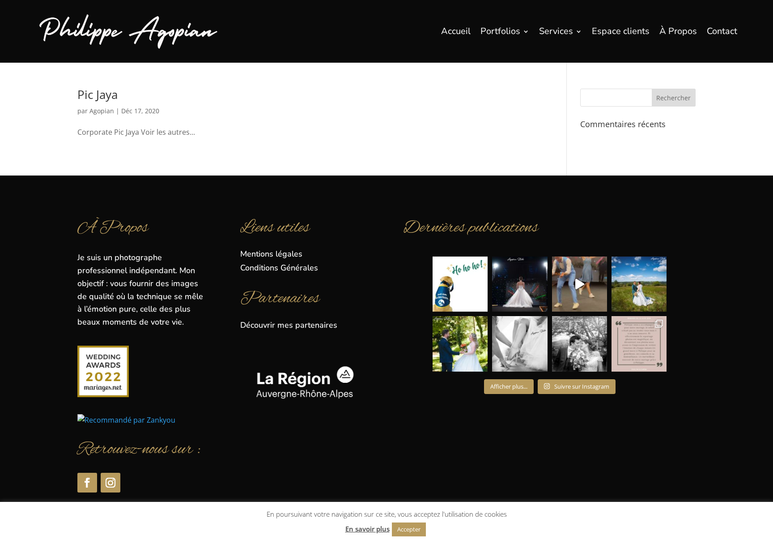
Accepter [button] (408, 529)
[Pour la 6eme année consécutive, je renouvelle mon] (460, 284)
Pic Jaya (97, 94)
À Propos (678, 31)
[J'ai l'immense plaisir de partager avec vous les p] (519, 284)
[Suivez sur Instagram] (110, 483)
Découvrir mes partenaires (288, 325)
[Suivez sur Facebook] (87, 483)
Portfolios (500, 31)
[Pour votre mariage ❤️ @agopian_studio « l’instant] (579, 343)
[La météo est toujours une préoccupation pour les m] (639, 343)
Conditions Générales (279, 267)
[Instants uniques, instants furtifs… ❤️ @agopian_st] (460, 343)
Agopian (101, 111)
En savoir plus (367, 528)
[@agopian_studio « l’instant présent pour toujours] (519, 343)
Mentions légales (271, 253)
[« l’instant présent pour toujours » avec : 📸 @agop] (639, 284)
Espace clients (621, 31)
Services (556, 31)
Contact (722, 31)
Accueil (456, 31)
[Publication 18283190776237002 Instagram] (579, 284)
